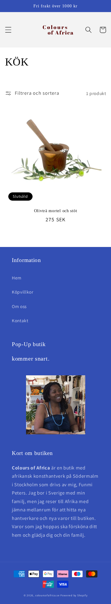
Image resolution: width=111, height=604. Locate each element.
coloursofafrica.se (47, 595)
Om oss (19, 306)
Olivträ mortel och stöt (55, 210)
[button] (8, 30)
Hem (17, 278)
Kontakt (20, 320)
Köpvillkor (22, 292)
